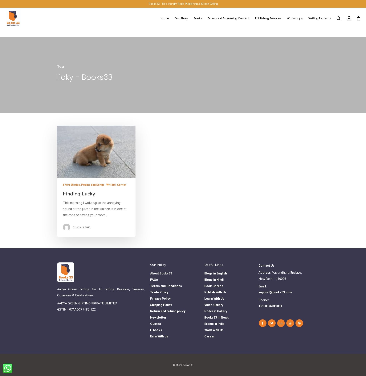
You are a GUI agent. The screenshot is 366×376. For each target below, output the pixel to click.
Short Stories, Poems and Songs (83, 184)
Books (197, 18)
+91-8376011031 (270, 306)
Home (165, 18)
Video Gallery (213, 305)
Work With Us (214, 330)
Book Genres (213, 286)
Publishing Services (268, 18)
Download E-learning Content (228, 18)
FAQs (154, 280)
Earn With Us (159, 336)
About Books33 (161, 273)
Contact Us (266, 265)
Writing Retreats (319, 18)
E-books (156, 330)
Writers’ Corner (116, 184)
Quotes (155, 324)
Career (209, 336)
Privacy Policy (160, 298)
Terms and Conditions (166, 286)
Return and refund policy (167, 311)
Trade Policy (159, 292)
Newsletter (158, 317)
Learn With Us (214, 298)
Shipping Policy (161, 305)
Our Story (181, 18)
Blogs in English (215, 273)
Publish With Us (215, 292)
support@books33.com (275, 292)
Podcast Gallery (215, 311)
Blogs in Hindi (214, 280)
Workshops (295, 18)
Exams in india (214, 324)
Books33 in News (216, 317)
